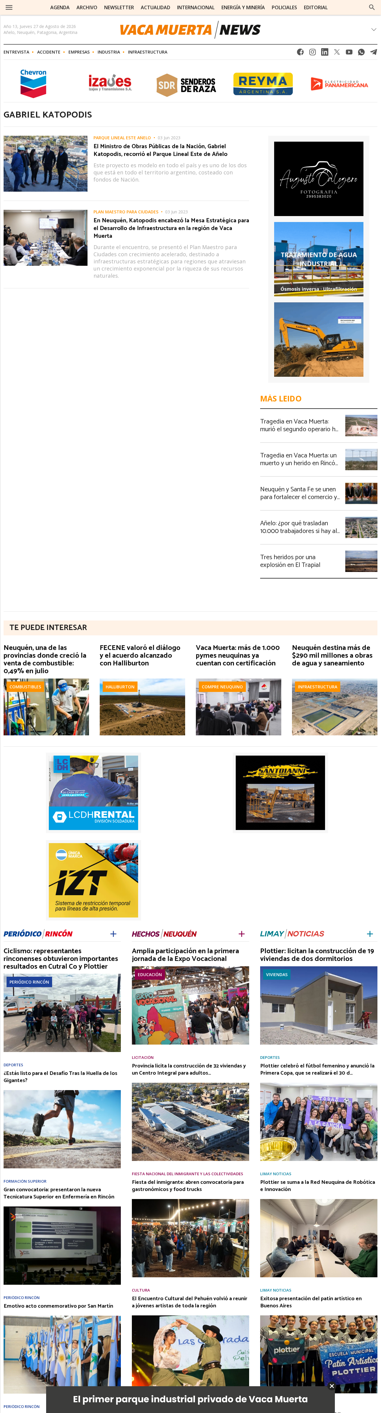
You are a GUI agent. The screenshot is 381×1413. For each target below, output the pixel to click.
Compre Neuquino (222, 687)
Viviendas (277, 974)
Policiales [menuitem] (284, 7)
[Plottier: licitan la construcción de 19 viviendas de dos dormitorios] (318, 968)
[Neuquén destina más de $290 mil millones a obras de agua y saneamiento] (334, 680)
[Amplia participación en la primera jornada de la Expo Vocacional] (190, 968)
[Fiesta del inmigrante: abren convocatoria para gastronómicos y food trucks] (190, 1200)
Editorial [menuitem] (316, 7)
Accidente (48, 52)
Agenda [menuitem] (60, 7)
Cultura (141, 1290)
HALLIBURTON (120, 687)
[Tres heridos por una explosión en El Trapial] (361, 552)
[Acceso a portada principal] (190, 30)
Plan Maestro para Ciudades (125, 212)
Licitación (143, 1057)
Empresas (79, 52)
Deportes (13, 1065)
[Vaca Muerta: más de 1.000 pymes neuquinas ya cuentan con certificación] (238, 680)
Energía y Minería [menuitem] (243, 7)
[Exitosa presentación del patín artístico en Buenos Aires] (318, 1317)
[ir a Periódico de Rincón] (38, 933)
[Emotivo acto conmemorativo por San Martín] (62, 1317)
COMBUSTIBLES (25, 687)
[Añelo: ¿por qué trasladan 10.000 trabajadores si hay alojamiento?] (361, 518)
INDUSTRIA (109, 52)
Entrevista (16, 52)
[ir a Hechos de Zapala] (164, 933)
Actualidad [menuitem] (155, 7)
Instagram (312, 54)
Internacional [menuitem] (196, 7)
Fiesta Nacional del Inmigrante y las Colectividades (187, 1174)
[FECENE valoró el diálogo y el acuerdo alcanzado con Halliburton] (142, 680)
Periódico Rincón (29, 982)
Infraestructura (147, 52)
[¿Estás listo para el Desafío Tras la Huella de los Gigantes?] (62, 1092)
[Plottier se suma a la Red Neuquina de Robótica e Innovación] (318, 1200)
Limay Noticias (275, 1174)
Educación (150, 974)
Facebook (300, 54)
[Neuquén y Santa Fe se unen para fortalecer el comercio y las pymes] (361, 484)
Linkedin (325, 54)
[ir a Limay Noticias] (292, 933)
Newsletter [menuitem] (119, 7)
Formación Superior (25, 1181)
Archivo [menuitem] (86, 7)
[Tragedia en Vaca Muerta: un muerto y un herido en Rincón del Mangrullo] (361, 450)
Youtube (349, 54)
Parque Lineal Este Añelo (122, 138)
